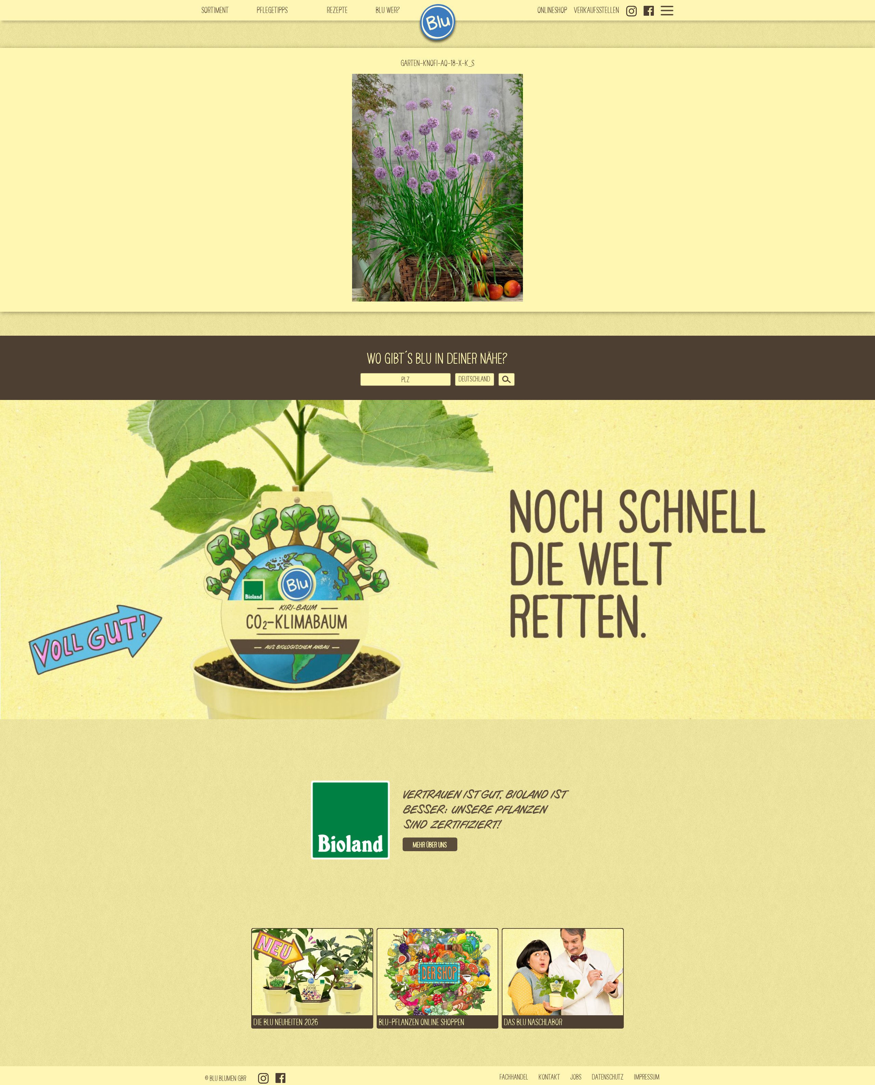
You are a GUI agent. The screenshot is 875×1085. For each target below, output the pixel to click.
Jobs (576, 1076)
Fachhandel (514, 1076)
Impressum (647, 1076)
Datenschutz (608, 1076)
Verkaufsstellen (596, 9)
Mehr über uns (430, 844)
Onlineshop (552, 9)
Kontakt (549, 1076)
